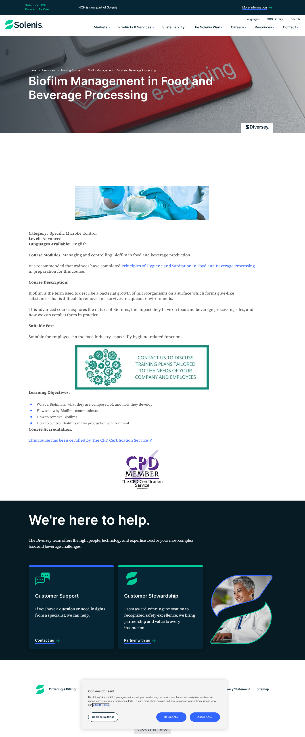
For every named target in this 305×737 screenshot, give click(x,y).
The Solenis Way (207, 27)
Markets (101, 27)
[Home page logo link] (24, 29)
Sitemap (263, 689)
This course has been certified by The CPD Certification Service (88, 440)
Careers (238, 27)
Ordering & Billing (62, 689)
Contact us (45, 640)
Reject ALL (171, 717)
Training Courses (71, 70)
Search (295, 19)
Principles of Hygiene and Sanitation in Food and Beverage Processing (188, 266)
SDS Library (275, 19)
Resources (264, 27)
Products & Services (135, 27)
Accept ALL (204, 717)
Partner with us (137, 640)
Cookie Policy (101, 705)
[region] (154, 705)
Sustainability (173, 27)
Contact (290, 27)
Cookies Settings (103, 717)
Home (32, 70)
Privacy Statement (236, 689)
